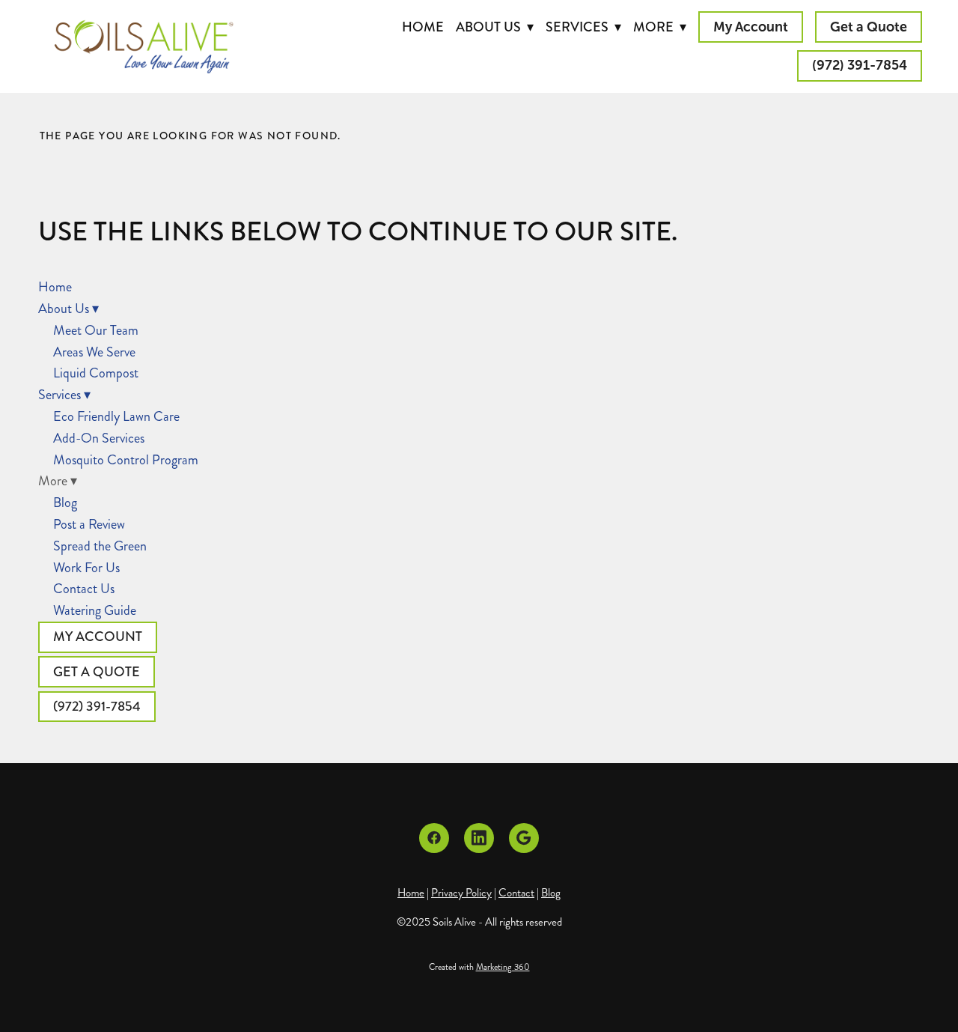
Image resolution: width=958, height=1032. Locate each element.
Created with (479, 967)
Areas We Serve (94, 352)
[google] (524, 838)
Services (583, 27)
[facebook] (434, 838)
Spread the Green (100, 546)
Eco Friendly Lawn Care (116, 416)
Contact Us (84, 588)
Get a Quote (868, 26)
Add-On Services (98, 438)
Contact (516, 892)
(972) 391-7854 (859, 65)
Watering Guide (94, 610)
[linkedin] (479, 838)
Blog (65, 502)
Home (423, 27)
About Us (495, 27)
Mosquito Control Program (125, 460)
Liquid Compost (95, 373)
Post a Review (89, 524)
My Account (750, 26)
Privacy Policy (461, 892)
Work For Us (86, 567)
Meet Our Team (95, 330)
